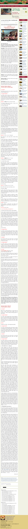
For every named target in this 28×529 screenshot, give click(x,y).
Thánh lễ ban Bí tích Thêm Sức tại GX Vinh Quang (24, 28)
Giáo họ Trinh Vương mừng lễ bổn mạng (24, 52)
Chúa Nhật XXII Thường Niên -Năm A (15, 13)
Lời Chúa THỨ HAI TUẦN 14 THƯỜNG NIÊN (7, 496)
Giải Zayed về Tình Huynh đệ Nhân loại (23, 70)
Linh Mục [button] (4, 7)
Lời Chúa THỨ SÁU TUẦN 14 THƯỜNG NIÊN (7, 499)
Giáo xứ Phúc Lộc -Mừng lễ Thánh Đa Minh (24, 103)
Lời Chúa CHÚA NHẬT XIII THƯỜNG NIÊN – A (7, 513)
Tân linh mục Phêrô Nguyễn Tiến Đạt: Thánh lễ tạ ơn (23, 97)
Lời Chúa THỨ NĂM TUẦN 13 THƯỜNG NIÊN (7, 508)
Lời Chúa (3, 504)
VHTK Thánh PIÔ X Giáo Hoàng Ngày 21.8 (6, 495)
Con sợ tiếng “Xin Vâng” (24, 72)
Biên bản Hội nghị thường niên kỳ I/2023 (24, 94)
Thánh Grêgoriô (6, 469)
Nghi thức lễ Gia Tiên (24, 82)
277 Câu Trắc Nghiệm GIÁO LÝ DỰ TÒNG (24, 80)
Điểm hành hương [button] (10, 7)
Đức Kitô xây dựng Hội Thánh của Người (23, 55)
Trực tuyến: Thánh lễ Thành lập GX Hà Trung (24, 36)
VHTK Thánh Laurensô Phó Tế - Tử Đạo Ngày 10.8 (7, 494)
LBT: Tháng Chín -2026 (24, 34)
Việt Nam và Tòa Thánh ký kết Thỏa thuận (23, 101)
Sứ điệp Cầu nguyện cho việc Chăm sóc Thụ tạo (22, 31)
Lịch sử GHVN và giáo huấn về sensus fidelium (24, 26)
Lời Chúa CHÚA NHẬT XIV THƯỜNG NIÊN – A (7, 505)
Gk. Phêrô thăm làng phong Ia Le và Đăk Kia (24, 61)
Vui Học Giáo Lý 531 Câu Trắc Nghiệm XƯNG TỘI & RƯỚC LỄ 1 (23, 85)
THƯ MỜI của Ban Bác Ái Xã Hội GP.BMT (23, 49)
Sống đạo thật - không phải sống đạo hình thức (23, 39)
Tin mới (23, 19)
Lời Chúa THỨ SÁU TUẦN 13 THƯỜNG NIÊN (7, 507)
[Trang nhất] (1, 6)
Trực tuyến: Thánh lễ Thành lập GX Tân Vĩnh (23, 23)
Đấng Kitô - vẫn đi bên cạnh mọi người (23, 45)
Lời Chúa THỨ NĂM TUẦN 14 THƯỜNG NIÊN (7, 498)
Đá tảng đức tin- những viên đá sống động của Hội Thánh (22, 64)
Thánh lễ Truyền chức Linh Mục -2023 (24, 88)
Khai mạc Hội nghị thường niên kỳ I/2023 (23, 91)
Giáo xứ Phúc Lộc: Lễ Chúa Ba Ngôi (24, 106)
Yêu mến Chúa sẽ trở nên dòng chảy (24, 74)
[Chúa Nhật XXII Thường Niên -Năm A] (6, 11)
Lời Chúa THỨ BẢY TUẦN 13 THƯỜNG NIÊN (7, 506)
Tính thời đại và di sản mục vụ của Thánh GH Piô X (23, 67)
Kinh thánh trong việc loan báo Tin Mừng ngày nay (7, 503)
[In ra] (15, 22)
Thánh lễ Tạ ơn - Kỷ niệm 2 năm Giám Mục (24, 42)
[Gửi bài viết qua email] (14, 22)
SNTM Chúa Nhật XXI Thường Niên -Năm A (23, 58)
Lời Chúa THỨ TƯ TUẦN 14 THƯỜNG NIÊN (6, 497)
